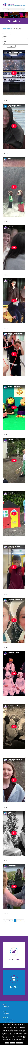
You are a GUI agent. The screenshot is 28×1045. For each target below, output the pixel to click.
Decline (12, 1042)
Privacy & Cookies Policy (10, 1022)
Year (4, 34)
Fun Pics (14, 987)
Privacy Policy (19, 1042)
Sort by (4, 46)
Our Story (6, 1006)
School (4, 41)
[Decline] (26, 1034)
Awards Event (10, 28)
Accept (7, 1042)
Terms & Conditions (9, 1020)
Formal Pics (14, 959)
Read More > (6, 100)
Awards (5, 36)
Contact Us (6, 1013)
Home (4, 28)
